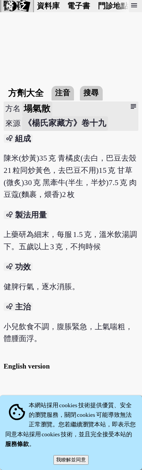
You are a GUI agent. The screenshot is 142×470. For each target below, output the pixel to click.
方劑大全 (26, 93)
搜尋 (91, 93)
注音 (62, 93)
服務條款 (17, 444)
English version (27, 366)
